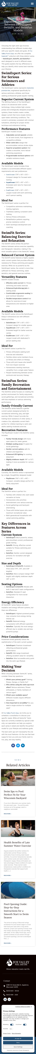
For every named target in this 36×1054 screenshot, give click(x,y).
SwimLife (5, 56)
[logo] (10, 3)
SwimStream (10, 175)
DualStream (10, 190)
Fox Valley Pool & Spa (11, 713)
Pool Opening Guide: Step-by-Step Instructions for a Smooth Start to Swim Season (16, 911)
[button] (32, 3)
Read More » (7, 814)
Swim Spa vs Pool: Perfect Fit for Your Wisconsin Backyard (15, 795)
